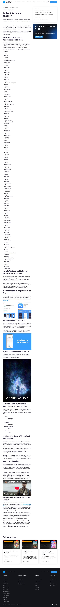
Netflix (7, 7)
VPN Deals (5, 599)
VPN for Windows (38, 579)
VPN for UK (20, 579)
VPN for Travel (6, 595)
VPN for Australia (21, 583)
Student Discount (6, 593)
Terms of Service (53, 583)
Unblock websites (6, 591)
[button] (10, 2)
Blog (4, 7)
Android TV (37, 589)
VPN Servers (5, 589)
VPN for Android (38, 581)
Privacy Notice (53, 585)
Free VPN (5, 597)
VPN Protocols (6, 579)
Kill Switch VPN (6, 583)
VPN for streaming (6, 587)
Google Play (5, 300)
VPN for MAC (37, 585)
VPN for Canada (21, 581)
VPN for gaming (6, 585)
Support (44, 1)
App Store (26, 299)
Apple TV (37, 587)
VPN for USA (20, 578)
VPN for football (6, 601)
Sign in (48, 2)
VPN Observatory (53, 579)
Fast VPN (5, 581)
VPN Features (5, 578)
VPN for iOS (37, 583)
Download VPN (38, 578)
